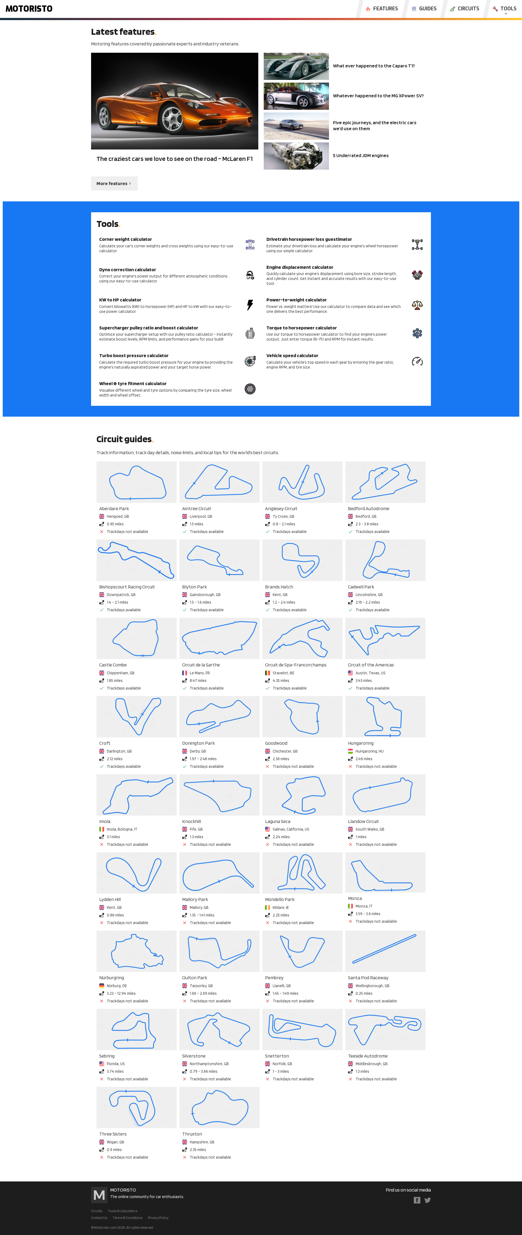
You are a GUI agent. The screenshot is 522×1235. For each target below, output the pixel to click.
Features (385, 9)
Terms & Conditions (127, 1218)
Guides (428, 9)
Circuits (468, 9)
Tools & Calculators (122, 1211)
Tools (509, 9)
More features (112, 183)
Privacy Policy (158, 1218)
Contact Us (99, 1218)
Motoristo (28, 9)
